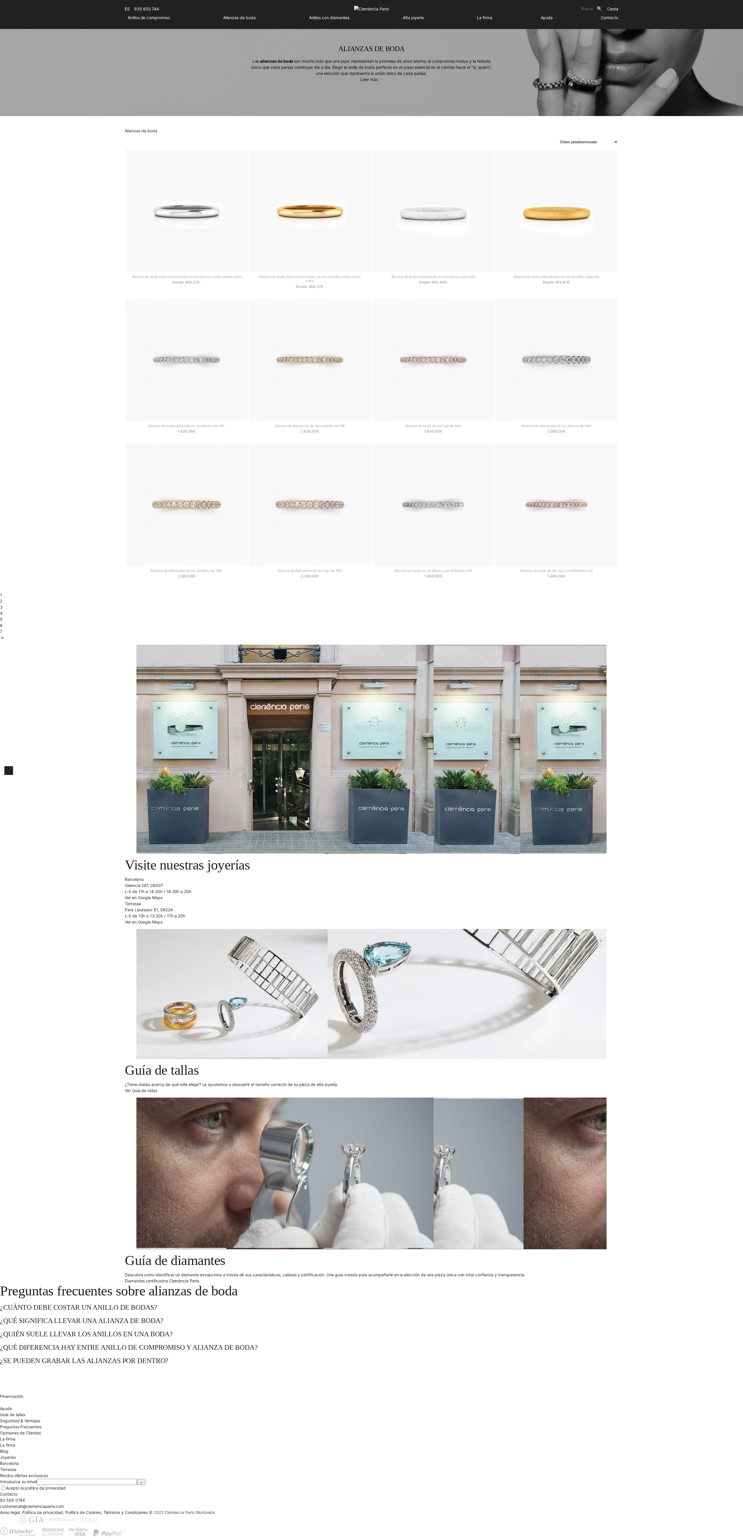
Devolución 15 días (17, 1384)
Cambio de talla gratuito (22, 1378)
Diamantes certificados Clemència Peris (162, 1280)
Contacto (609, 17)
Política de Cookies (83, 1512)
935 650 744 (146, 8)
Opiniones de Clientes (20, 1432)
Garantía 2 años (14, 1390)
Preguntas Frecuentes (21, 1426)
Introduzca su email (18, 1481)
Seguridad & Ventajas (20, 1420)
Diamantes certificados (21, 1402)
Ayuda (547, 17)
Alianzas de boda (239, 17)
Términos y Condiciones (125, 1512)
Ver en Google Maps (144, 897)
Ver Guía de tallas (141, 1090)
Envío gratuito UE (16, 1371)
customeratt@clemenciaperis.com (32, 1506)
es (127, 8)
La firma (484, 17)
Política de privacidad (42, 1512)
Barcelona (9, 1463)
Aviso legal (10, 1512)
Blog (4, 1451)
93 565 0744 (12, 1500)
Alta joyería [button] (413, 17)
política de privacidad (45, 1487)
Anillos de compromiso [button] (149, 17)
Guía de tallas (12, 1414)
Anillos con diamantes (329, 17)
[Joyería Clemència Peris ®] (371, 8)
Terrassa (8, 1469)
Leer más (369, 79)
